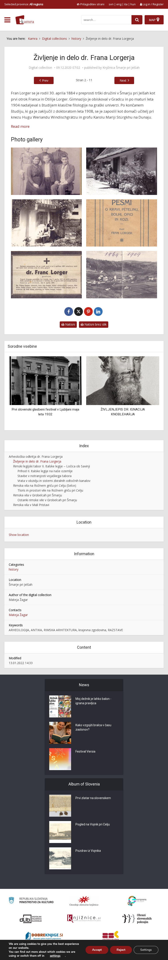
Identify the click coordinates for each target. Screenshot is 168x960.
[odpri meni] (7, 19)
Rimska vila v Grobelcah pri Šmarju (37, 495)
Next (123, 80)
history (13, 569)
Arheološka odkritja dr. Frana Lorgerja (36, 456)
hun (133, 4)
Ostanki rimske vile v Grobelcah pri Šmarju (47, 500)
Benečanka (123, 409)
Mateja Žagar (18, 615)
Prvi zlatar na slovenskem (93, 798)
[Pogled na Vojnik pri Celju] (60, 832)
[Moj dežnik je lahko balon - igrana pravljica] (60, 706)
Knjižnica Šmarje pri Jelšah (121, 68)
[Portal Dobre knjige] (44, 936)
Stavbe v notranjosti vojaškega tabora (45, 476)
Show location (19, 535)
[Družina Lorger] (46, 171)
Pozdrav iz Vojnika (88, 850)
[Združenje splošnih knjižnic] (110, 936)
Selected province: (23, 4)
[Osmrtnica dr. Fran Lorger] (46, 274)
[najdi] (136, 19)
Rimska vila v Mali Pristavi (31, 505)
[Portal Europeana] (137, 901)
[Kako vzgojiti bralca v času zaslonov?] (60, 733)
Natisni (69, 324)
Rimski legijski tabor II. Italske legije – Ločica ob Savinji (51, 466)
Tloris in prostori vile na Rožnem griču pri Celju (50, 490)
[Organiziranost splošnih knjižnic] (84, 900)
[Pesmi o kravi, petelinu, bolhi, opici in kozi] (121, 223)
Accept (97, 950)
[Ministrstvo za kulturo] (31, 901)
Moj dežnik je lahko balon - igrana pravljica (93, 701)
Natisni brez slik (95, 324)
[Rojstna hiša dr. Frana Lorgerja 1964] (121, 171)
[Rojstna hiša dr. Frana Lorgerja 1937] (46, 223)
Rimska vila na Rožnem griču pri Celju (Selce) (44, 485)
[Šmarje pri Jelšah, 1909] (121, 274)
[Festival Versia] (60, 759)
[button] (148, 391)
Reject (121, 950)
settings (55, 956)
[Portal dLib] (31, 918)
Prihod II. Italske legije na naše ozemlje (45, 471)
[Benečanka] (122, 380)
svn (111, 4)
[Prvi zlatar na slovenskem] (60, 806)
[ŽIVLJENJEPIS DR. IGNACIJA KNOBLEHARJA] (45, 380)
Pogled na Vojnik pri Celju (92, 824)
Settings (146, 950)
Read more (20, 126)
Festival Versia (85, 751)
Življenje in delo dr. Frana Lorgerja (37, 461)
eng (118, 4)
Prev (45, 80)
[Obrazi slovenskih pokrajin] (137, 918)
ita (126, 4)
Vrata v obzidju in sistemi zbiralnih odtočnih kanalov (54, 481)
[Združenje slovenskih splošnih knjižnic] (84, 918)
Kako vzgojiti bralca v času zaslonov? (93, 727)
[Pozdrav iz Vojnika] (60, 858)
